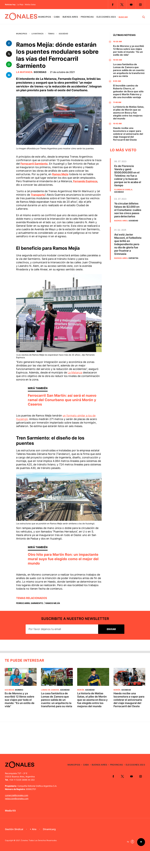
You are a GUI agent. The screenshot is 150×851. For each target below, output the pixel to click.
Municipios (44, 17)
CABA (57, 17)
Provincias (87, 17)
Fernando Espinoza (85, 181)
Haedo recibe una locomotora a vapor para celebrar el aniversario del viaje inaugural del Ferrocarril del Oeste (128, 134)
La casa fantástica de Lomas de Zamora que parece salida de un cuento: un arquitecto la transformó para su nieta (129, 70)
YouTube (131, 4)
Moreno (19, 690)
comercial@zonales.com (16, 795)
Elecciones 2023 (106, 17)
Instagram (140, 4)
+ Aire (33, 829)
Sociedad (63, 34)
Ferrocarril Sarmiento (29, 603)
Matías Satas (30, 4)
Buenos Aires (70, 17)
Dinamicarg (49, 829)
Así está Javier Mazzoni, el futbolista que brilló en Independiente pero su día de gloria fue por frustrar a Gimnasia (127, 244)
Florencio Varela (123, 189)
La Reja (20, 4)
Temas (51, 34)
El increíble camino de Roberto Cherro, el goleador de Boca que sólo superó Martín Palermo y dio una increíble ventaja (128, 91)
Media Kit (10, 810)
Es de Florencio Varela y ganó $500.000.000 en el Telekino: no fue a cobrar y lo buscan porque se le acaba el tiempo (127, 175)
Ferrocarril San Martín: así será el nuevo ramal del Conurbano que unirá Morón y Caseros (62, 399)
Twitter (122, 4)
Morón (80, 690)
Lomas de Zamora (50, 690)
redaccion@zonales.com (16, 798)
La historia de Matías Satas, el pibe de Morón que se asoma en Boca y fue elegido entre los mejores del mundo (128, 112)
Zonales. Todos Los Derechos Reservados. (39, 840)
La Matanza (37, 34)
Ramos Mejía (52, 603)
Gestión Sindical (14, 829)
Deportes (133, 258)
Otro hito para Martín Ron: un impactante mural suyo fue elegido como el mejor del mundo (63, 558)
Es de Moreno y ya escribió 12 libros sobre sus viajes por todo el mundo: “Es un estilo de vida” (128, 50)
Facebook (112, 4)
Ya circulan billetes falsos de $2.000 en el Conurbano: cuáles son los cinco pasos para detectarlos (127, 210)
